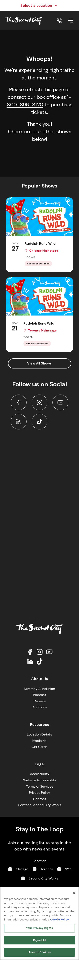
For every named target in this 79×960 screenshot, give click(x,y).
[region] (39, 923)
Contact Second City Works (39, 805)
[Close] (74, 892)
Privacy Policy (39, 792)
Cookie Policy (59, 919)
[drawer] (70, 20)
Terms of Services (39, 786)
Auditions (39, 707)
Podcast (39, 695)
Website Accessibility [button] (39, 780)
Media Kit (39, 740)
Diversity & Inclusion (39, 689)
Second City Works (43, 878)
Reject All (39, 940)
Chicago (22, 869)
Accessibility (39, 774)
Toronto (46, 869)
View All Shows (39, 363)
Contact (39, 799)
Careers (39, 701)
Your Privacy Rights (39, 928)
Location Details (39, 734)
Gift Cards (39, 747)
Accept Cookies (39, 952)
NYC (68, 869)
